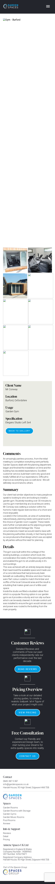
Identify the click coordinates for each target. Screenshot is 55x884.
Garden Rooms (10, 807)
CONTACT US (27, 756)
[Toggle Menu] (48, 6)
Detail (5, 836)
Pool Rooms (9, 820)
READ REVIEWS (27, 669)
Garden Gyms (9, 814)
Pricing (6, 839)
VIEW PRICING (28, 712)
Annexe (6, 823)
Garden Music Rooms (13, 817)
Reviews (7, 833)
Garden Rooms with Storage (16, 811)
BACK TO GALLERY (19, 431)
